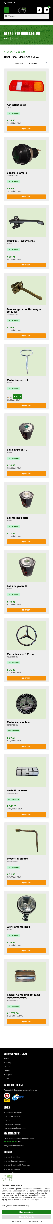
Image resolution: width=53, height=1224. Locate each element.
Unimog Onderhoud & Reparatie (17, 1165)
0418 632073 (12, 2)
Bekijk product (26, 129)
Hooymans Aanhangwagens (15, 1128)
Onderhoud (8, 1070)
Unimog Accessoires (12, 1169)
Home (6, 1058)
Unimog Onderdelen (12, 1157)
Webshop (7, 1062)
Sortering (19, 63)
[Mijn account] (39, 10)
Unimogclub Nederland (13, 1116)
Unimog (7, 1120)
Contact (7, 1078)
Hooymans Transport (12, 1124)
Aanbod (7, 1066)
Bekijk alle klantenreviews (14, 1145)
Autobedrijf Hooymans (13, 1112)
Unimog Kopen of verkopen (15, 1161)
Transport (8, 1074)
